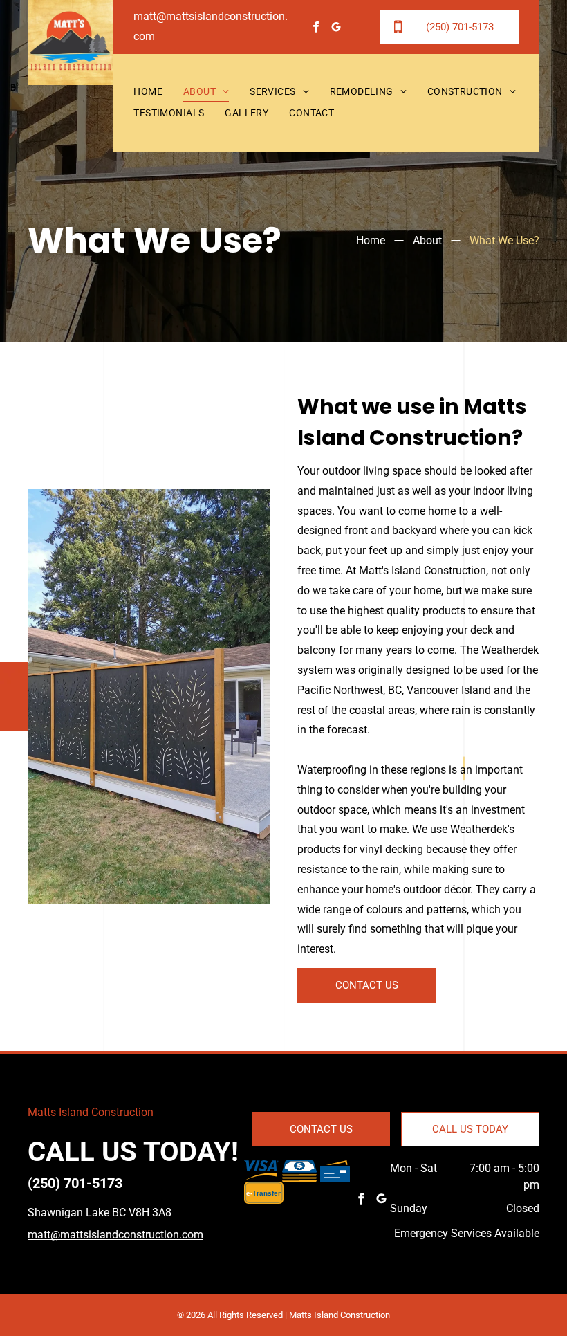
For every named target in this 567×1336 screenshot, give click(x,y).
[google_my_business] (336, 28)
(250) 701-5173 (75, 1183)
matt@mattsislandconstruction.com (115, 1234)
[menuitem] (148, 92)
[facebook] (316, 28)
